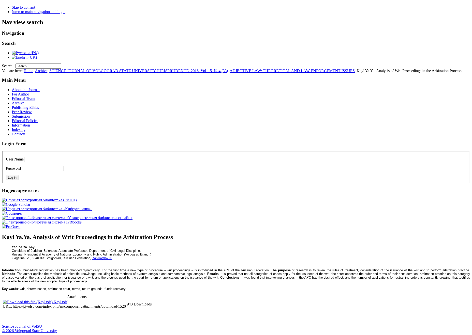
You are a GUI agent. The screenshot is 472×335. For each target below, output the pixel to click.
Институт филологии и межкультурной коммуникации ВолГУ (119, 316)
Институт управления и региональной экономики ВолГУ (94, 316)
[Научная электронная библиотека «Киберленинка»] (47, 209)
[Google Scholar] (16, 204)
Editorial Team (23, 98)
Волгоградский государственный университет (8, 316)
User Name (15, 159)
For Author (20, 94)
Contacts (18, 134)
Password (13, 168)
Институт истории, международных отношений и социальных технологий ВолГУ (143, 316)
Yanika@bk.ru (102, 258)
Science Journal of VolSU (22, 326)
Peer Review (22, 112)
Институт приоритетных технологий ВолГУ (69, 316)
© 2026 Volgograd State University (29, 331)
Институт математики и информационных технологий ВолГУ (45, 316)
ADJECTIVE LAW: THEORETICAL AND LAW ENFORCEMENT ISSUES (292, 71)
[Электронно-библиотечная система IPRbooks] (42, 222)
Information (21, 125)
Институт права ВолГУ (131, 316)
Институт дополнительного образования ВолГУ (155, 316)
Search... (8, 66)
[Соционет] (12, 213)
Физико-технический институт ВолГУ (57, 316)
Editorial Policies (25, 121)
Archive (41, 71)
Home (28, 71)
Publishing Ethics (25, 107)
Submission (21, 116)
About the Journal (26, 90)
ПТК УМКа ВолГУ (33, 316)
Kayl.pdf (60, 302)
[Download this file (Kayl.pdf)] (28, 302)
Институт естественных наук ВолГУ (82, 316)
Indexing (19, 130)
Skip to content (23, 7)
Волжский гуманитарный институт (20, 316)
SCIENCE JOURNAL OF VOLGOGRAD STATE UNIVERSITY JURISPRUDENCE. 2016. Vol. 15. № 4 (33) (138, 71)
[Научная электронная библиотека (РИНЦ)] (39, 200)
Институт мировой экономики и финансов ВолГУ (106, 316)
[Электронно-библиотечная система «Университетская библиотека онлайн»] (67, 218)
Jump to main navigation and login (38, 12)
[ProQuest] (11, 226)
